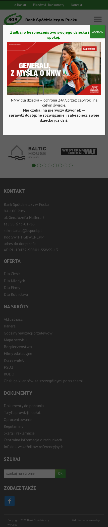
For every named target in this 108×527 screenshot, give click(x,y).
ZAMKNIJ (97, 31)
